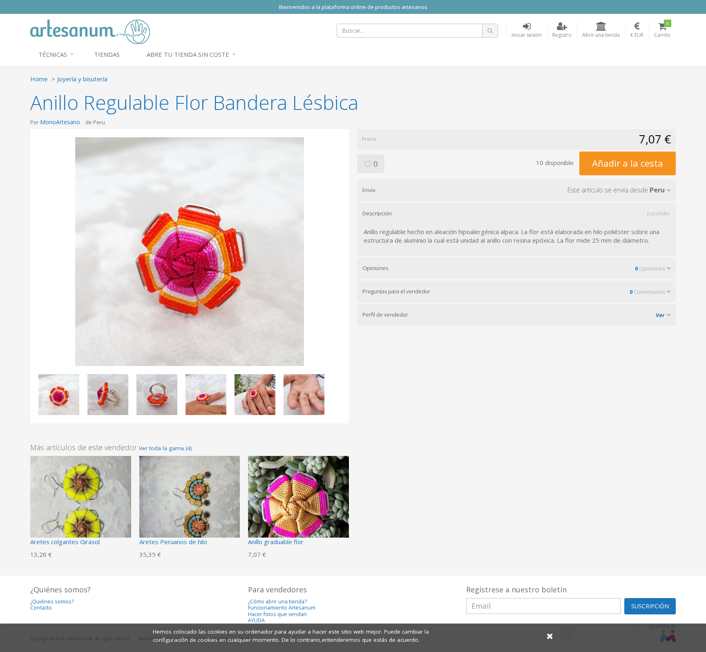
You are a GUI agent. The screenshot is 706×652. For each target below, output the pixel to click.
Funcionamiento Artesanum (281, 607)
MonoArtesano (60, 122)
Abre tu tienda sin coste (188, 54)
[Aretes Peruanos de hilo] (189, 505)
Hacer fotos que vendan (277, 614)
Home (39, 79)
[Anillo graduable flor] (298, 505)
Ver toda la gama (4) (165, 448)
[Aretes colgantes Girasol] (80, 505)
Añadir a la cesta (627, 163)
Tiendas (107, 54)
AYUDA (256, 620)
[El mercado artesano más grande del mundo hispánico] (90, 31)
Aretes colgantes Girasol (65, 542)
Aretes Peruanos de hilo (173, 542)
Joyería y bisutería (82, 79)
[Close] (550, 635)
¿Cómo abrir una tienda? (277, 601)
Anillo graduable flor (276, 542)
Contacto (41, 607)
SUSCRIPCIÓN (650, 606)
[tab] (516, 190)
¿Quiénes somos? (52, 601)
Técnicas (52, 54)
